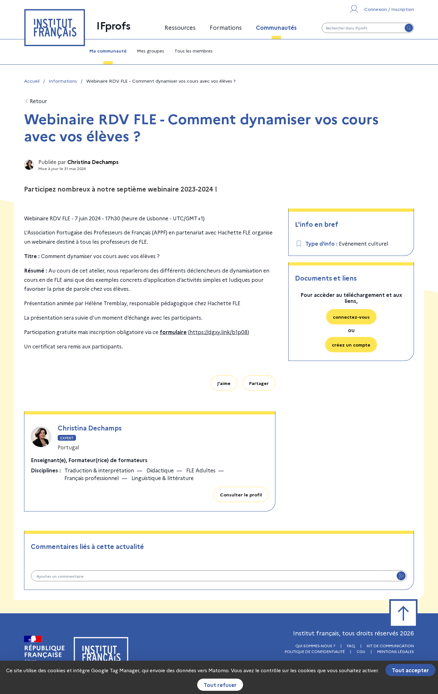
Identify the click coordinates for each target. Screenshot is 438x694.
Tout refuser (220, 684)
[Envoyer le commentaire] (401, 575)
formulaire (173, 331)
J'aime (224, 383)
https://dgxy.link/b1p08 (219, 331)
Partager (259, 383)
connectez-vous (351, 317)
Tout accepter (410, 670)
